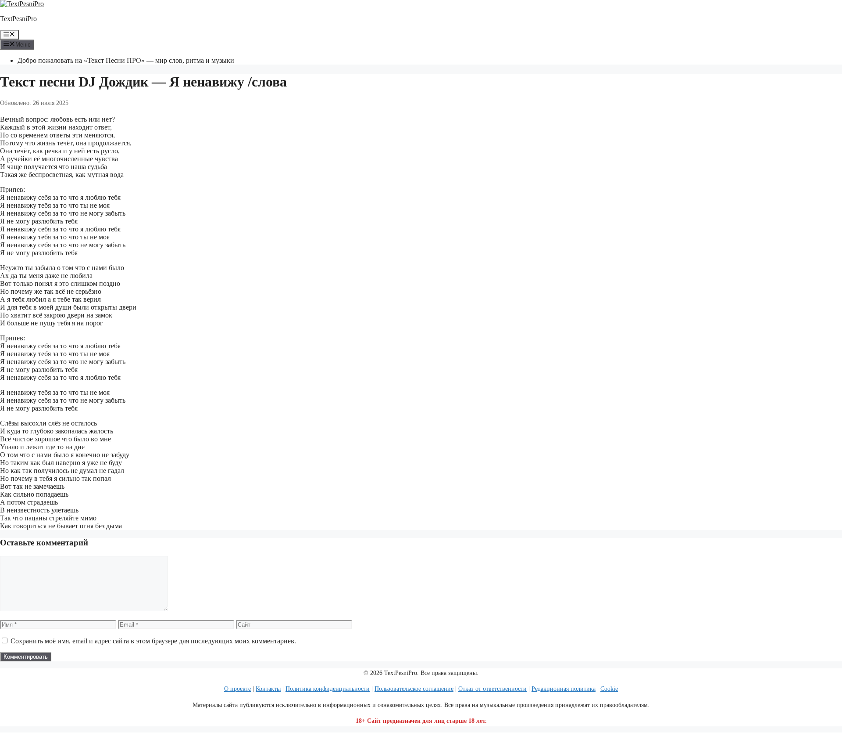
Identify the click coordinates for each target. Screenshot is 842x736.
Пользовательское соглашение (414, 688)
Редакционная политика (564, 688)
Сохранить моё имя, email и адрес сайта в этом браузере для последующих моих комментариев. (153, 641)
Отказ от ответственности (492, 688)
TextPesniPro (18, 18)
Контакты (268, 688)
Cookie (609, 688)
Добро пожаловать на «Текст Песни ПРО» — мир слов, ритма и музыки (126, 60)
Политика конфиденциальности (327, 688)
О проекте (237, 688)
